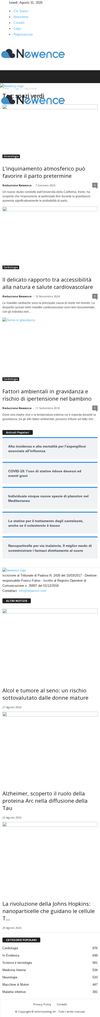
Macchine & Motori (15, 984)
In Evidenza (10, 955)
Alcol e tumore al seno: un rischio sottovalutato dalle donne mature (45, 694)
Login (17, 28)
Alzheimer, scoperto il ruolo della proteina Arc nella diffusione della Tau (45, 800)
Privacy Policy (42, 1004)
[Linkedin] (5, 2)
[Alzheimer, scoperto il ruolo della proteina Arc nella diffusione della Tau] (50, 747)
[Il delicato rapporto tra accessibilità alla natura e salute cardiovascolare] (50, 238)
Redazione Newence (17, 185)
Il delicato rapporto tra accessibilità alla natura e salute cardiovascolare (47, 283)
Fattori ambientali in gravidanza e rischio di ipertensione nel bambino (47, 395)
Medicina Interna (14, 970)
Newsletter (21, 17)
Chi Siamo (21, 11)
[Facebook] (1, 2)
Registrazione (23, 34)
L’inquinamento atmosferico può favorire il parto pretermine (43, 172)
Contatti (19, 23)
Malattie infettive (14, 992)
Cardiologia (11, 267)
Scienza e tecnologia (17, 963)
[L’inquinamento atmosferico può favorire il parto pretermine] (50, 131)
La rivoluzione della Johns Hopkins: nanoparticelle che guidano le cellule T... (48, 911)
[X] (8, 2)
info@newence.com (32, 591)
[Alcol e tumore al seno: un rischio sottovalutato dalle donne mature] (50, 644)
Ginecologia (11, 156)
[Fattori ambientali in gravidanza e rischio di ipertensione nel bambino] (50, 349)
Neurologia (9, 977)
